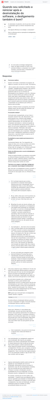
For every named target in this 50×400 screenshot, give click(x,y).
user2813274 (33, 387)
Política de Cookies (14, 396)
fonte (35, 38)
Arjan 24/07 (14, 200)
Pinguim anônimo (32, 324)
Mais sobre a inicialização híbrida (16, 306)
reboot (14, 36)
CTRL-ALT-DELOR (15, 72)
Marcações (27, 2)
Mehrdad (14, 223)
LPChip (34, 175)
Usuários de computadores (17, 2)
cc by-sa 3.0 (34, 395)
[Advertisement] (22, 50)
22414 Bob (14, 248)
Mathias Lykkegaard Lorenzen (17, 334)
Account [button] (45, 2)
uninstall (10, 36)
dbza (35, 356)
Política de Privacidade (7, 398)
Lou (35, 36)
